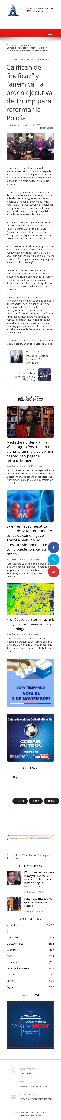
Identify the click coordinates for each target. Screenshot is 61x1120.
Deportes (30, 949)
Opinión (30, 981)
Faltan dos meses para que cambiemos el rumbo (38, 902)
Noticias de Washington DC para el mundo (38, 9)
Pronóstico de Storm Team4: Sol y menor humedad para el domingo (30, 624)
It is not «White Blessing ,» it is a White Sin (25, 375)
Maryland (30, 974)
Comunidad (24, 60)
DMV (33, 60)
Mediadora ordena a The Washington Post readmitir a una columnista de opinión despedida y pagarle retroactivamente (30, 451)
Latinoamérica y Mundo (30, 968)
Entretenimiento (44, 60)
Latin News (30, 962)
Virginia (30, 987)
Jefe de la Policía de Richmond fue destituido (37, 357)
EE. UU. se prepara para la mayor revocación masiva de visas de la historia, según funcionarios (39, 879)
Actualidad (12, 60)
